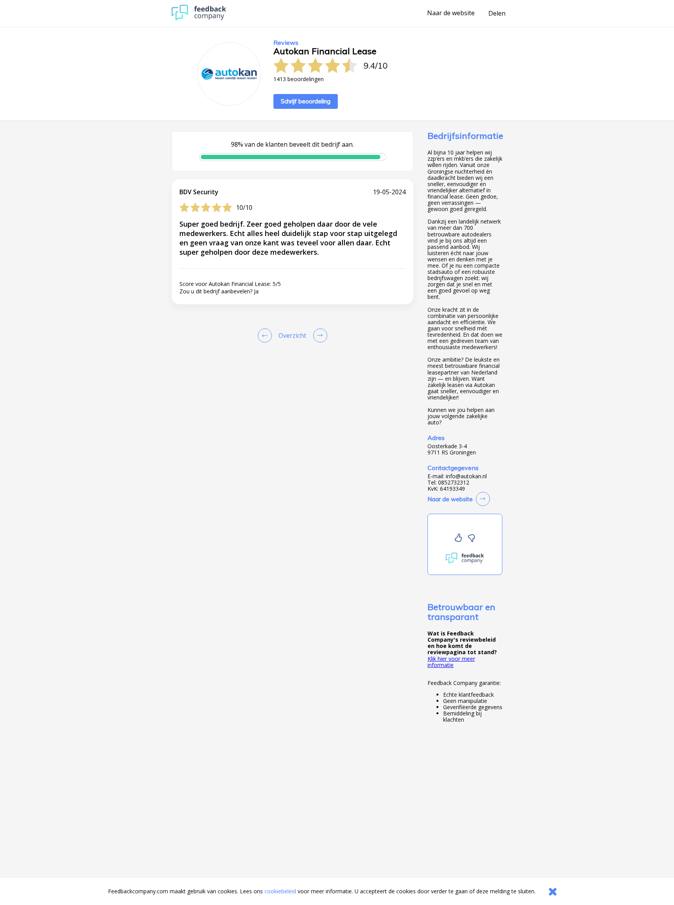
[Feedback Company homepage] (199, 18)
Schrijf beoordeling (305, 101)
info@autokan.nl (466, 476)
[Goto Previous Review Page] (266, 335)
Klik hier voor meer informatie (451, 662)
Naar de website (451, 13)
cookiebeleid (280, 891)
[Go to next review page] (318, 335)
